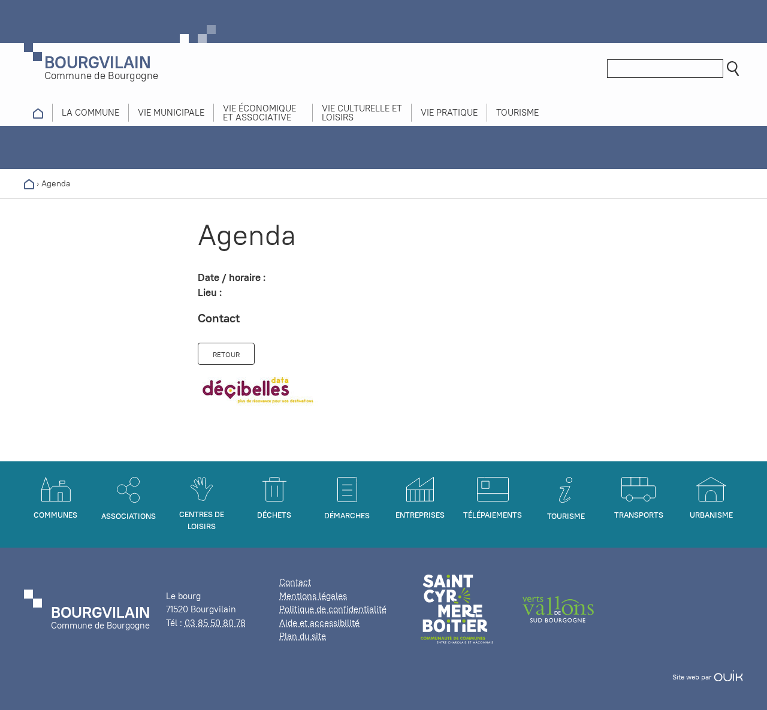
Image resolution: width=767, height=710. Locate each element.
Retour (226, 354)
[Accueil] (29, 183)
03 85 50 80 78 (215, 623)
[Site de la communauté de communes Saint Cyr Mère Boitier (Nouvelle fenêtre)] (457, 608)
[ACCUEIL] (38, 113)
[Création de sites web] (728, 676)
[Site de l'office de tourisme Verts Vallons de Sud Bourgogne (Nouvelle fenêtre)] (558, 608)
